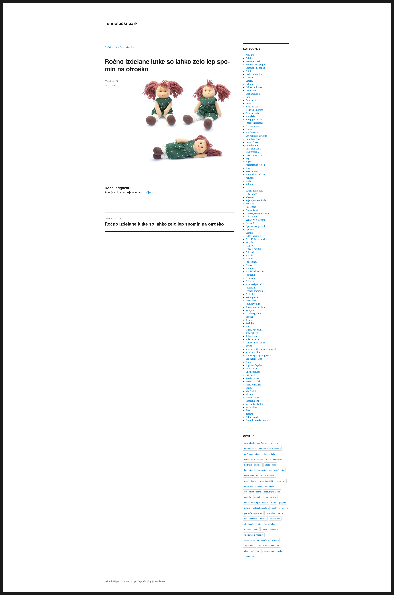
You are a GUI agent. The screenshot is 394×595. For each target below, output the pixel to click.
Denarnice (251, 90)
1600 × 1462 (110, 85)
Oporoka (250, 229)
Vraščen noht (252, 401)
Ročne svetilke (253, 304)
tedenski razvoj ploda (266, 523)
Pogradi (249, 265)
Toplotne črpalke (254, 365)
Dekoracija (251, 84)
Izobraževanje (252, 152)
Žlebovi (249, 414)
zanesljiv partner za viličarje (256, 540)
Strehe (249, 346)
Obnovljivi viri (252, 210)
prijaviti (149, 192)
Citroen (249, 77)
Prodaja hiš (251, 287)
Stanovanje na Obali (255, 342)
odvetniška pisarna (252, 491)
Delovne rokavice (254, 87)
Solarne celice (252, 339)
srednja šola (275, 518)
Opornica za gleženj (255, 226)
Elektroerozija (252, 113)
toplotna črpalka (251, 529)
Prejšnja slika (111, 47)
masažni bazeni (268, 475)
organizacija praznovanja (265, 497)
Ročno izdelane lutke (256, 307)
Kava (248, 168)
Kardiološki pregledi (255, 165)
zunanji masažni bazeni (268, 545)
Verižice (249, 388)
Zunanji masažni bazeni (257, 420)
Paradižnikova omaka (256, 239)
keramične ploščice (252, 464)
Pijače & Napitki (253, 249)
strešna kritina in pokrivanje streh (262, 349)
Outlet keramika (253, 236)
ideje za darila (269, 453)
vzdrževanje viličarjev (253, 534)
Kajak (248, 161)
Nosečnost (251, 207)
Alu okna (250, 55)
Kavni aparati (252, 171)
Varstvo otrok (252, 378)
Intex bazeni (252, 145)
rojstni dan (270, 513)
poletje (247, 507)
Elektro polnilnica (254, 110)
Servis (249, 320)
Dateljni (249, 81)
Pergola (249, 242)
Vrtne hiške (251, 407)
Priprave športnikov (255, 284)
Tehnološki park (121, 23)
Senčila (249, 317)
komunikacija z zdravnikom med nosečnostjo (264, 470)
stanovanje (249, 523)
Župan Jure (249, 556)
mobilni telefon (250, 480)
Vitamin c (250, 394)
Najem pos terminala (256, 200)
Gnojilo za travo (253, 139)
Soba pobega (252, 333)
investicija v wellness (253, 459)
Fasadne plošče (253, 126)
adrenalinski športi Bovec (255, 443)
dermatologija (250, 448)
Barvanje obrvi (253, 61)
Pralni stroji (251, 268)
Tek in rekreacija (254, 359)
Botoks (249, 71)
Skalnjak (250, 323)
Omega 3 (250, 223)
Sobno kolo (251, 336)
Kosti (248, 181)
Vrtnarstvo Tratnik (255, 404)
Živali (248, 410)
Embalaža (250, 116)
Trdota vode (251, 368)
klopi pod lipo (270, 464)
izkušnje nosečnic (274, 459)
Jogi (247, 158)
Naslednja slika (127, 47)
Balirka (249, 58)
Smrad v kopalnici (254, 330)
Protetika (250, 294)
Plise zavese (251, 258)
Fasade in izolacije (254, 123)
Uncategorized (253, 372)
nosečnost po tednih (253, 486)
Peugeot (249, 245)
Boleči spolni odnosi (255, 68)
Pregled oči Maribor (255, 271)
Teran (248, 362)
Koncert (249, 178)
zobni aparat (249, 545)
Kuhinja (249, 184)
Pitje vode (250, 252)
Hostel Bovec (252, 142)
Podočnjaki (251, 262)
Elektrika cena (252, 106)
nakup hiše (280, 480)
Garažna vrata (252, 132)
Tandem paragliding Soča (258, 355)
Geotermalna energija (256, 136)
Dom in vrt (251, 100)
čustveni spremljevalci (272, 550)
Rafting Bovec (252, 297)
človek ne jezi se (251, 550)
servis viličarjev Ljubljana (255, 518)
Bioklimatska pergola (256, 64)
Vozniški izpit (252, 397)
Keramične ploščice (255, 174)
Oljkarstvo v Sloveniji (256, 220)
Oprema (249, 233)
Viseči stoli (251, 391)
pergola (282, 502)
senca (280, 513)
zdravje (275, 540)
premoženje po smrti (253, 513)
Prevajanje (251, 278)
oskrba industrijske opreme (256, 502)
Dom (248, 97)
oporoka (247, 497)
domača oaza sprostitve (270, 448)
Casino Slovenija (254, 74)
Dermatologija (253, 94)
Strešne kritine (253, 352)
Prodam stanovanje (255, 291)
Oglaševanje (251, 216)
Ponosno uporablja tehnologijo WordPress (144, 581)
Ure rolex (250, 375)
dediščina (274, 443)
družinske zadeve (252, 453)
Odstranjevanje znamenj (257, 213)
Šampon (250, 310)
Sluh (248, 326)
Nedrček (250, 203)
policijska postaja (261, 507)
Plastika (249, 255)
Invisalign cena (253, 148)
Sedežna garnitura (254, 313)
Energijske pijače (254, 119)
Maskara (250, 197)
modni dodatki (266, 480)
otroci (273, 502)
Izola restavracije (254, 155)
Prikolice (250, 281)
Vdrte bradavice (253, 384)
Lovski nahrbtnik (254, 191)
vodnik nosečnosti (269, 529)
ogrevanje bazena (272, 491)
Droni (248, 103)
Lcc (247, 187)
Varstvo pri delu (253, 381)
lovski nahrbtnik (251, 475)
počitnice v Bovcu (280, 507)
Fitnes (249, 129)
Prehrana (250, 275)
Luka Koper (251, 194)
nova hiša (269, 486)
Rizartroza (251, 300)
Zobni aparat (252, 417)
